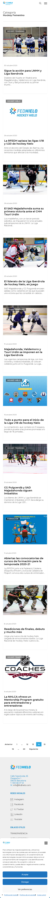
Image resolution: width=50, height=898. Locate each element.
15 (44, 744)
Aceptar (25, 874)
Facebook (18, 804)
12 (27, 744)
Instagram (19, 799)
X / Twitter (19, 809)
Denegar (25, 882)
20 (24, 749)
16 (13, 749)
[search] (40, 3)
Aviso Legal (41, 895)
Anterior (9, 744)
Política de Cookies (11, 895)
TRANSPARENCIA (18, 833)
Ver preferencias (25, 889)
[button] (46, 843)
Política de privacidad (28, 895)
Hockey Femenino (16, 31)
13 (33, 744)
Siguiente (33, 749)
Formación (12, 519)
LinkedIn (18, 814)
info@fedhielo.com (22, 785)
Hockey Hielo (14, 101)
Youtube (18, 819)
